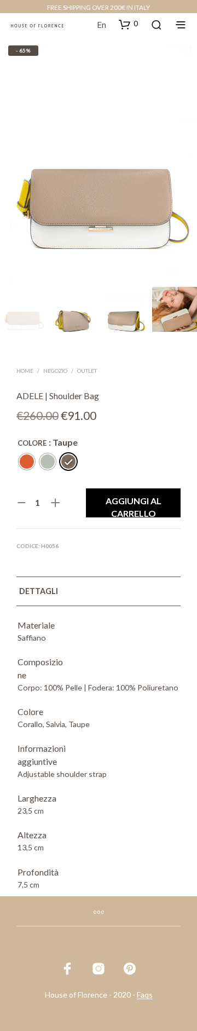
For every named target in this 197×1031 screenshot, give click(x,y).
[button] (128, 24)
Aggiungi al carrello (133, 506)
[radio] (27, 461)
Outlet (87, 370)
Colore (32, 443)
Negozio (55, 370)
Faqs (145, 994)
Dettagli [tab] (38, 591)
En (101, 25)
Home (24, 370)
